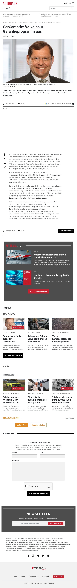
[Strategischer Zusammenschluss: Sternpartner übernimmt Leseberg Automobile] (38, 385)
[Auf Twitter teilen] (5, 159)
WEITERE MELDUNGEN (13, 355)
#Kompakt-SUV (15, 393)
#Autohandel (39, 393)
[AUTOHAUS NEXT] (14, 245)
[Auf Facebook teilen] (4, 154)
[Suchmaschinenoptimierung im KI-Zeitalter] (18, 277)
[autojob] (70, 418)
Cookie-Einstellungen (49, 583)
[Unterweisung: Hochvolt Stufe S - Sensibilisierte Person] (18, 257)
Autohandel (23, 22)
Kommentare (10, 103)
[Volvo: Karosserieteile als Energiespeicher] (63, 324)
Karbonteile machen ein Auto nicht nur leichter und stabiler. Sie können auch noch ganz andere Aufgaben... (62, 347)
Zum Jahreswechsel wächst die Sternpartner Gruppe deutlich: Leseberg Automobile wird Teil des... (38, 408)
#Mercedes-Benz (65, 393)
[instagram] (33, 555)
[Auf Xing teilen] (5, 167)
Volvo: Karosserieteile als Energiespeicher (61, 339)
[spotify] (48, 555)
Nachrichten (13, 22)
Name (41, 452)
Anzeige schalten (38, 425)
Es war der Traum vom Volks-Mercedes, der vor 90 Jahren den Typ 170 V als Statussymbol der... (63, 408)
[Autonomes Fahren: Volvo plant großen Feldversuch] (38, 324)
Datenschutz (38, 583)
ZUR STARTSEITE (66, 231)
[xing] (38, 555)
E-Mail (14, 452)
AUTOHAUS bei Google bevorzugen (59, 103)
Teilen (23, 103)
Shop (15, 577)
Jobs (23, 577)
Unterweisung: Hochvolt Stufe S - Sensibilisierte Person (51, 256)
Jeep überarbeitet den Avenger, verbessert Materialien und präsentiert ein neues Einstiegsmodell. (14, 408)
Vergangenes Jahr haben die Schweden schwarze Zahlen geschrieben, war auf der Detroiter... (13, 347)
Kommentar (15, 460)
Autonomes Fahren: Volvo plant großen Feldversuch (37, 339)
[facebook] (28, 555)
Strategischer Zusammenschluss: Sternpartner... (37, 400)
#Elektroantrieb (64, 332)
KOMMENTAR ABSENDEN (38, 493)
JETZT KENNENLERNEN (38, 291)
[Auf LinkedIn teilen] (5, 163)
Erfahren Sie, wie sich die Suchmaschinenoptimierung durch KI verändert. (52, 282)
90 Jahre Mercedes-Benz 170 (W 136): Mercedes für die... (62, 400)
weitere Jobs (21, 425)
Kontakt (45, 577)
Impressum (25, 583)
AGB (32, 583)
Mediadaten (34, 577)
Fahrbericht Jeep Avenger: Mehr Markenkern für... (11, 400)
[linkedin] (43, 555)
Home (5, 22)
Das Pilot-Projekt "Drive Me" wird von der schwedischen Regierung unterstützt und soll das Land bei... (38, 347)
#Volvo (9, 314)
